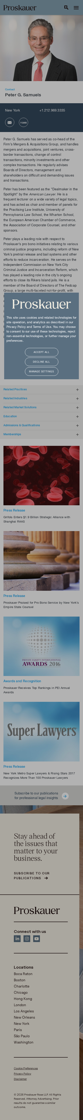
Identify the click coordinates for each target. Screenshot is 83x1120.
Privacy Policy (16, 327)
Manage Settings (41, 372)
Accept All (42, 352)
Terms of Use (42, 327)
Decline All (41, 362)
